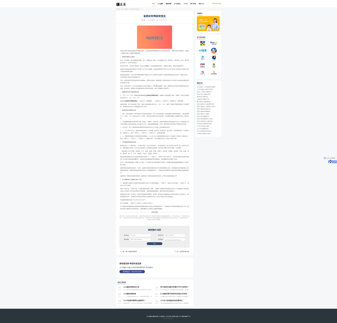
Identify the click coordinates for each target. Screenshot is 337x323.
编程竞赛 (168, 3)
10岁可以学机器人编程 (203, 126)
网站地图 (184, 316)
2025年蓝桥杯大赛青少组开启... (205, 89)
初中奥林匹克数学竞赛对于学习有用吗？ (174, 287)
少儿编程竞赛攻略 (129, 294)
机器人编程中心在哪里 (203, 114)
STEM (186, 3)
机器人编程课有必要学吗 (203, 109)
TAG (189, 316)
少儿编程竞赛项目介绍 (131, 287)
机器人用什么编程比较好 (203, 94)
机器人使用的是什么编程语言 (205, 121)
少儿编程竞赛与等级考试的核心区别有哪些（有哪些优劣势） (174, 294)
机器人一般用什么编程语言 (204, 91)
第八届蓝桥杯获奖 (131, 251)
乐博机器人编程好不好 (203, 99)
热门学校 (193, 3)
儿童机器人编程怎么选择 (203, 133)
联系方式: (160, 235)
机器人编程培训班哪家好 (203, 111)
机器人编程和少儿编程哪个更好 (205, 104)
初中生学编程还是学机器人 (204, 131)
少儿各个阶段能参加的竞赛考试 (171, 300)
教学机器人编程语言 (202, 96)
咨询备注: (160, 239)
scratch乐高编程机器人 (203, 128)
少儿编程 (160, 3)
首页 (153, 3)
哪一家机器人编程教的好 (203, 101)
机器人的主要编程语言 (203, 116)
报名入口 (201, 3)
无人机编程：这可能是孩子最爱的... (206, 87)
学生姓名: (126, 235)
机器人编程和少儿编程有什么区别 (206, 106)
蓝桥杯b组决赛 (184, 251)
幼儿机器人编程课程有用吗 (204, 123)
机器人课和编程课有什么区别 (205, 119)
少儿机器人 (177, 3)
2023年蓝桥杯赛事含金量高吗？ (134, 300)
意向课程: (126, 239)
